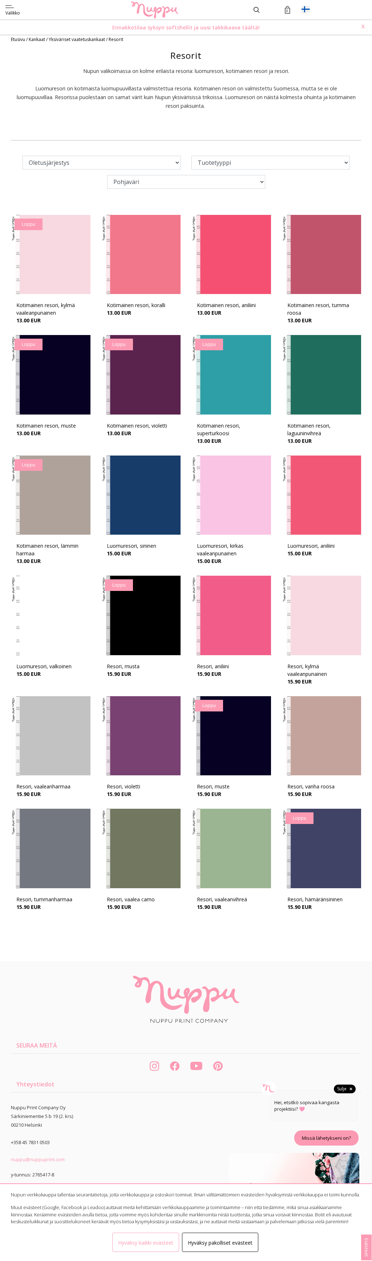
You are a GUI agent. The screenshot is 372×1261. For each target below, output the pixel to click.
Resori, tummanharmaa (44, 899)
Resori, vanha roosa (311, 786)
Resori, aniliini (213, 666)
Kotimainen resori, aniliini (226, 305)
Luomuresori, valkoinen (44, 666)
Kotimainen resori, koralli (136, 305)
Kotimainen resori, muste (46, 425)
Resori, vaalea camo (131, 899)
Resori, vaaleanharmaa (43, 786)
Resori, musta (123, 666)
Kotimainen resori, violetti (137, 425)
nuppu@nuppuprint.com (38, 1159)
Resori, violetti (123, 786)
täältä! (251, 27)
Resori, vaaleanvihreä (222, 899)
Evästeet (366, 1247)
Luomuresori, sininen (131, 545)
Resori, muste (213, 786)
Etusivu (18, 39)
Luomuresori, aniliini (311, 545)
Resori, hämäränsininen (315, 899)
